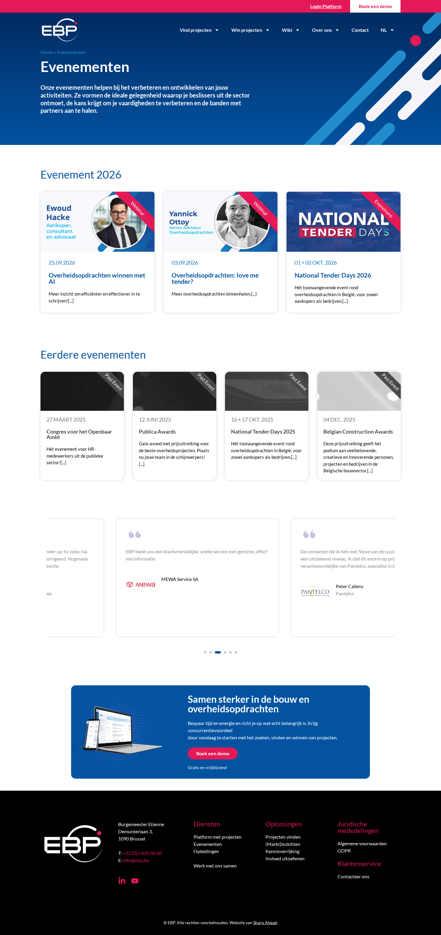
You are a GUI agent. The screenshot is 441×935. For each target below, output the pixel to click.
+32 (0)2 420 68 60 (142, 853)
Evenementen (208, 844)
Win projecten (246, 30)
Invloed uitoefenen (285, 858)
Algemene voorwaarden (362, 843)
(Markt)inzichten (283, 844)
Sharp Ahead (265, 922)
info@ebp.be (136, 860)
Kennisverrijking (282, 851)
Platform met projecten (218, 837)
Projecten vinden (283, 837)
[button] (205, 652)
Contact (360, 30)
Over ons (322, 30)
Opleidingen (206, 851)
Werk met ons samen (215, 865)
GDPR (344, 850)
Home (46, 52)
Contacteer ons (353, 876)
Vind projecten (196, 30)
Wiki (287, 30)
